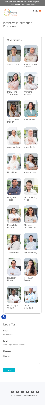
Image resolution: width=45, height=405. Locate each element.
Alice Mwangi (13, 252)
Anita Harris (29, 147)
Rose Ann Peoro (28, 279)
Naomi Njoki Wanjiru (12, 306)
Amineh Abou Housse (30, 65)
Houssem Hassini (11, 279)
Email (5, 341)
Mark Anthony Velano (30, 198)
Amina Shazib (13, 64)
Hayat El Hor (29, 119)
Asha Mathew (13, 147)
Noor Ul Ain (12, 172)
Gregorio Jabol (11, 198)
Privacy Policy (33, 395)
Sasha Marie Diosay (13, 120)
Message (7, 351)
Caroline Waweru (28, 93)
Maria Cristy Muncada (13, 226)
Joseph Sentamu (28, 306)
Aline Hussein (30, 172)
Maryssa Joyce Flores (30, 226)
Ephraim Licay (30, 252)
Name (5, 331)
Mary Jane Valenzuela (12, 93)
